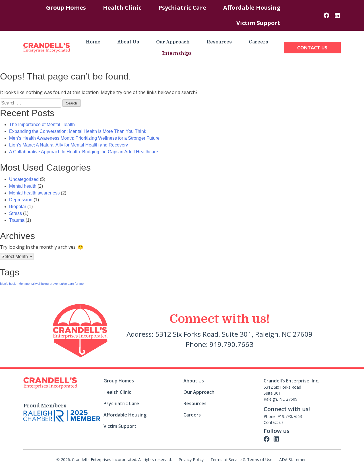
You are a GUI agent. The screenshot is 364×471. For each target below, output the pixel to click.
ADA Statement (293, 459)
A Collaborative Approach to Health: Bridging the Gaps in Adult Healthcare (83, 151)
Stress (15, 213)
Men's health (8, 283)
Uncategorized (24, 179)
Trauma (16, 220)
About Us (128, 42)
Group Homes (66, 7)
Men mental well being (33, 283)
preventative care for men (67, 283)
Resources (219, 42)
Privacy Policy (191, 459)
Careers (258, 42)
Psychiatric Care (182, 7)
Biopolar (17, 206)
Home (93, 42)
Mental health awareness (34, 193)
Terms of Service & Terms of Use (241, 459)
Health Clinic (122, 7)
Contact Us (312, 48)
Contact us (274, 422)
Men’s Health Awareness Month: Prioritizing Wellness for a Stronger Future (84, 138)
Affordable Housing (251, 7)
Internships (177, 53)
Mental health (22, 186)
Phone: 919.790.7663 (283, 416)
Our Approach (173, 42)
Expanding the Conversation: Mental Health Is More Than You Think (77, 131)
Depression (20, 199)
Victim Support (258, 23)
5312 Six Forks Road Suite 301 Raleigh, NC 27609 (282, 393)
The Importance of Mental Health (42, 124)
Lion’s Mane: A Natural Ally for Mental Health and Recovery (68, 145)
